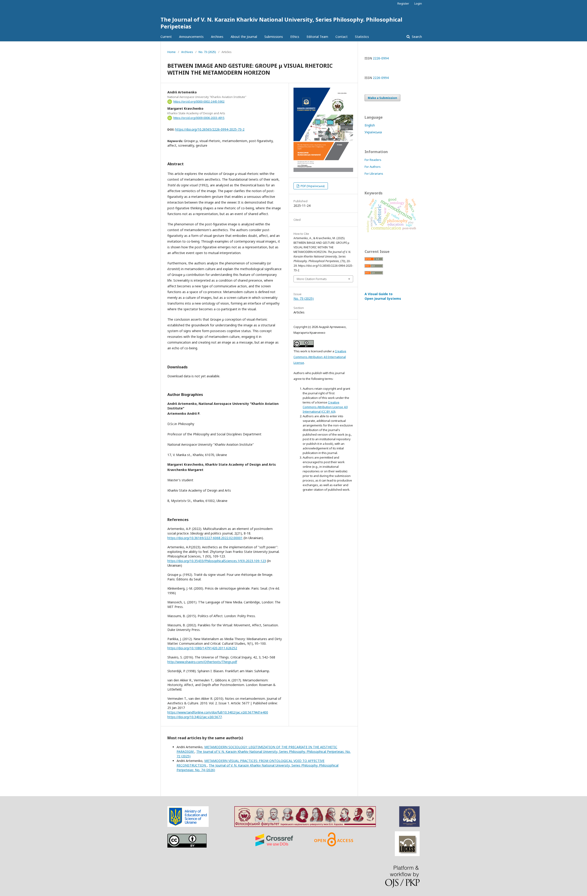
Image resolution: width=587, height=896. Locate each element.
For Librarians (374, 173)
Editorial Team (317, 36)
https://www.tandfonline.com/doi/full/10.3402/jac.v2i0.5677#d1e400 (217, 712)
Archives (217, 36)
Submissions (273, 36)
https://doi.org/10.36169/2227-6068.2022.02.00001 (205, 538)
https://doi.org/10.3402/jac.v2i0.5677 (194, 717)
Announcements (191, 36)
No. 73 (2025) (207, 52)
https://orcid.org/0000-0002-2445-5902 (198, 102)
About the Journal (244, 36)
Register (403, 3)
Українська (373, 132)
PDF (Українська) (312, 186)
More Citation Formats (312, 279)
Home (171, 52)
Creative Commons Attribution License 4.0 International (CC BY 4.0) (325, 407)
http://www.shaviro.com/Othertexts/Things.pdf (202, 662)
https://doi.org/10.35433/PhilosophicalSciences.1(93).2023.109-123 (216, 561)
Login (418, 3)
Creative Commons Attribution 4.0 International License (320, 357)
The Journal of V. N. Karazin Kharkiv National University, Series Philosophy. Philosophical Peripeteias (281, 23)
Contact (341, 36)
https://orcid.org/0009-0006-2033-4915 (198, 118)
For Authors (373, 167)
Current (166, 36)
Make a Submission (382, 98)
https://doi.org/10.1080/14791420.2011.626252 (202, 648)
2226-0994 (381, 58)
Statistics (362, 36)
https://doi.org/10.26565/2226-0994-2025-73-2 (209, 129)
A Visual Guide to (383, 296)
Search (416, 36)
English (370, 125)
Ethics (294, 36)
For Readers (373, 160)
